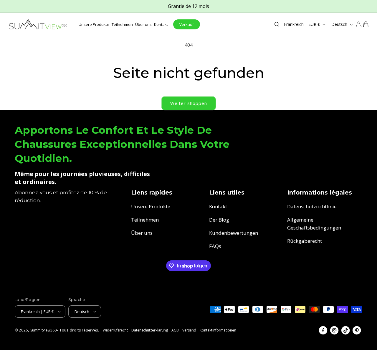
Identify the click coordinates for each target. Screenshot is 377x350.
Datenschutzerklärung (149, 330)
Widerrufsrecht (115, 330)
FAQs (215, 246)
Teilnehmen (145, 219)
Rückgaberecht (304, 240)
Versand (189, 330)
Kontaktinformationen (218, 330)
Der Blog (219, 219)
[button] (276, 24)
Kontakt (218, 206)
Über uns (142, 233)
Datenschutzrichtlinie (312, 206)
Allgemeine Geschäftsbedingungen (314, 223)
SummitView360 (43, 330)
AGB (175, 330)
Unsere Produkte (150, 206)
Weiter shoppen (188, 103)
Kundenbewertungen (233, 233)
